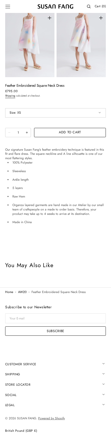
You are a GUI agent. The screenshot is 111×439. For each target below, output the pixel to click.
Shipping (10, 96)
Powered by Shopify (51, 418)
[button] (7, 6)
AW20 (22, 292)
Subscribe (55, 330)
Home (9, 292)
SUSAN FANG (26, 418)
